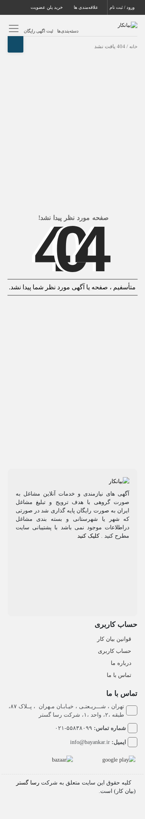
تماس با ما (119, 675)
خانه (133, 46)
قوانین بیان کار (114, 639)
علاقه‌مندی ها (86, 7)
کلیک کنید (88, 536)
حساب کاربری (114, 651)
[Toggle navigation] (13, 28)
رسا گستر (27, 783)
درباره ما (121, 663)
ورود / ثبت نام (123, 7)
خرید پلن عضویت (47, 7)
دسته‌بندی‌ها (68, 30)
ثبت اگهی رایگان (38, 30)
